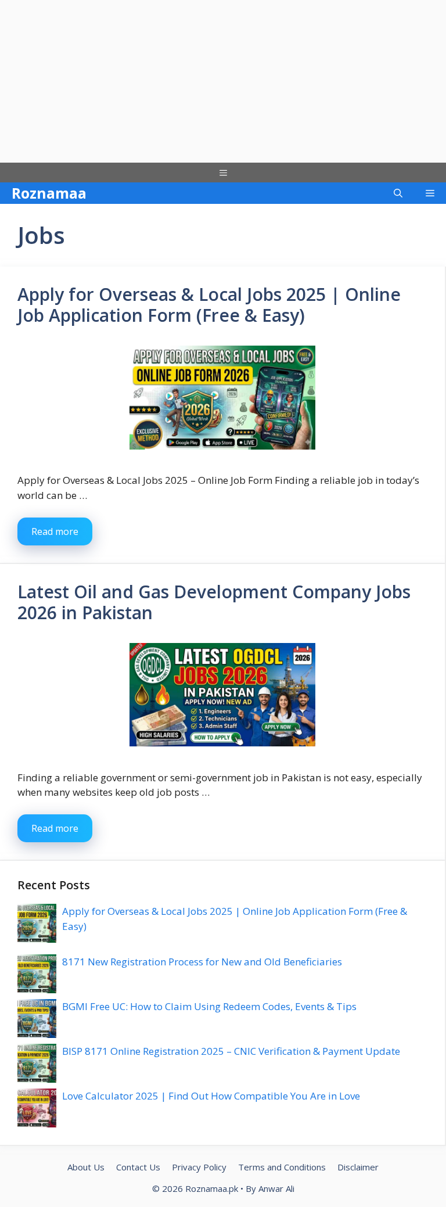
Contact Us (138, 1167)
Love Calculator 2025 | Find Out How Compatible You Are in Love (211, 1095)
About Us (86, 1167)
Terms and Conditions (282, 1167)
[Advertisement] (223, 81)
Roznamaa (49, 193)
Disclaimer (358, 1167)
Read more (54, 531)
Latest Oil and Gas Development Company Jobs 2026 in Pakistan (214, 602)
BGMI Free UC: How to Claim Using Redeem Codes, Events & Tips (209, 1006)
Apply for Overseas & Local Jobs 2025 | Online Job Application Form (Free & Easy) (209, 304)
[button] (398, 193)
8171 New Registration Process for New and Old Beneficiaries (202, 961)
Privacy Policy (199, 1167)
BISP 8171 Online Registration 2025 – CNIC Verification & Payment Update (231, 1051)
